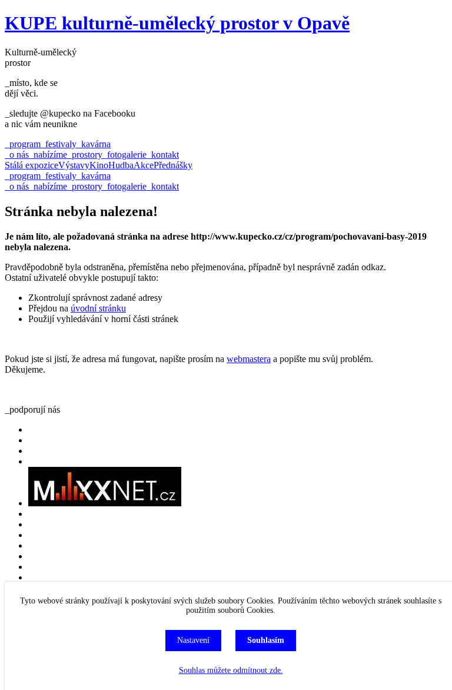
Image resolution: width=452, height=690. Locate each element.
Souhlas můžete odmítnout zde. (231, 670)
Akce (144, 165)
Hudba (121, 165)
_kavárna (94, 144)
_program (23, 144)
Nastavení (193, 640)
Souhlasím (265, 640)
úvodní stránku (98, 308)
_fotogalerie (124, 155)
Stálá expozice (31, 165)
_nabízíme (48, 155)
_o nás (17, 155)
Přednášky (173, 165)
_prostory (84, 155)
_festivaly (59, 144)
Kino (98, 165)
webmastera (249, 359)
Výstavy (73, 165)
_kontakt (163, 155)
